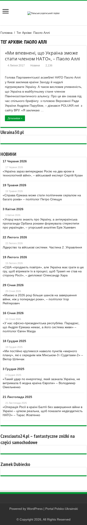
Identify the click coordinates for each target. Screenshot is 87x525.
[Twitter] (48, 514)
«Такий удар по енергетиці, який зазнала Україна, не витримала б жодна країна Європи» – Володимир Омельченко (41, 383)
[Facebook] (43, 514)
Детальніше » (15, 118)
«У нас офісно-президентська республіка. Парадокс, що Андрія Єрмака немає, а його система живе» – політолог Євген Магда (41, 327)
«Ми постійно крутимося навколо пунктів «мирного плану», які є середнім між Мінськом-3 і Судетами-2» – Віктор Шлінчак (43, 355)
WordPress (35, 508)
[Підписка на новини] (85, 42)
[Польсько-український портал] (43, 13)
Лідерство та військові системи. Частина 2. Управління (42, 247)
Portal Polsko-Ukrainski (61, 508)
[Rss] (39, 514)
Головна (6, 32)
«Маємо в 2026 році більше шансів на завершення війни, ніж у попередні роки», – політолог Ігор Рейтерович (40, 299)
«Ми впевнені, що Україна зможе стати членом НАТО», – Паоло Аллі (42, 56)
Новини (35, 65)
